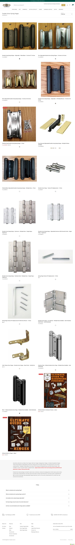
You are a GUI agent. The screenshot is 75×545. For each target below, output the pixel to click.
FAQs (32, 526)
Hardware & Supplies (48, 9)
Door (10, 526)
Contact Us (33, 530)
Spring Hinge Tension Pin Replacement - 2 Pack (48, 276)
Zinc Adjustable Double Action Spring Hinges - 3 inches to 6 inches (52, 55)
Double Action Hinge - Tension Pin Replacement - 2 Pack (50, 188)
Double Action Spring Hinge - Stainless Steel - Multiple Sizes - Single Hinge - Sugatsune (18, 276)
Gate (20, 9)
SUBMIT (71, 529)
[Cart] (72, 5)
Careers (3, 528)
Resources (61, 9)
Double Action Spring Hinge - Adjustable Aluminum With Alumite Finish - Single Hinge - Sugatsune (55, 232)
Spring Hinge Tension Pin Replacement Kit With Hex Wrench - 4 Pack (16, 320)
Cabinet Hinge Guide (24, 526)
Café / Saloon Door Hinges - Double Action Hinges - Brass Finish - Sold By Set (18, 365)
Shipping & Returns (35, 532)
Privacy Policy (70, 539)
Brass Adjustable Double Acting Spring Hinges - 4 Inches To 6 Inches (16, 98)
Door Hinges (14, 9)
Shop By (55, 9)
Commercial (24, 9)
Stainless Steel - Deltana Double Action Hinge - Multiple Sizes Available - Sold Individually (54, 366)
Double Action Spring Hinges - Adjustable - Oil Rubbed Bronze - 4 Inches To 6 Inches (54, 99)
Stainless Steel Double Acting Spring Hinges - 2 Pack (13, 143)
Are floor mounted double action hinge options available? (18, 505)
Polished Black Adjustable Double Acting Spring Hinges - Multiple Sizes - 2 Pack (19, 188)
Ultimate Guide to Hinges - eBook (9, 453)
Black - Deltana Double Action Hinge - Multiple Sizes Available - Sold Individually (19, 409)
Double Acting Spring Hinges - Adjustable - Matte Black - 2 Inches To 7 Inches (18, 55)
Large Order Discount (35, 528)
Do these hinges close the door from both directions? (17, 501)
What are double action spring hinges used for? (16, 494)
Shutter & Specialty (33, 9)
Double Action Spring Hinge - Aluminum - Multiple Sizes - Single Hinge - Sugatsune (17, 232)
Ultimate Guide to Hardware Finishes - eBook (47, 409)
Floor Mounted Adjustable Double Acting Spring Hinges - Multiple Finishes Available (53, 144)
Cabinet (40, 9)
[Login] (67, 5)
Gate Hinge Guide (23, 530)
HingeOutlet (7, 539)
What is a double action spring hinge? (14, 490)
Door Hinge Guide (23, 528)
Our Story (4, 526)
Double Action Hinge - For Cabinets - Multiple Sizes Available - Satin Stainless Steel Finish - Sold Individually (54, 321)
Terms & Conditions (63, 539)
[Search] (63, 5)
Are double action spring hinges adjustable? (15, 498)
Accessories (11, 535)
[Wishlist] (69, 5)
